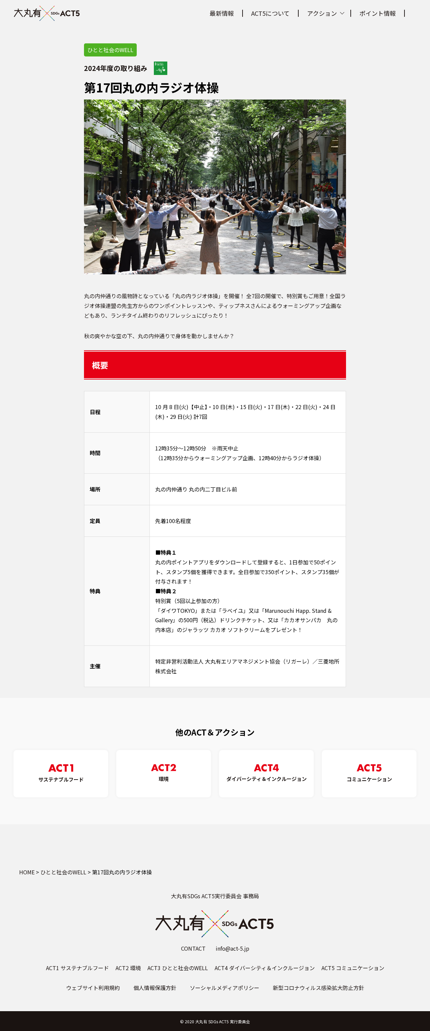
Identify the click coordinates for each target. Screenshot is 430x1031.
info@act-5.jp (232, 948)
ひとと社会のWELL (110, 50)
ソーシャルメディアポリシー (224, 988)
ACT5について (270, 13)
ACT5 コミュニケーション (352, 968)
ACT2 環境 (128, 968)
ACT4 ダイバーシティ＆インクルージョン (265, 968)
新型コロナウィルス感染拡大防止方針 (318, 988)
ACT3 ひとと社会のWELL (177, 968)
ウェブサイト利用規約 (93, 988)
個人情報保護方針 (154, 988)
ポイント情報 (377, 13)
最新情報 (222, 13)
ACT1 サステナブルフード (77, 968)
